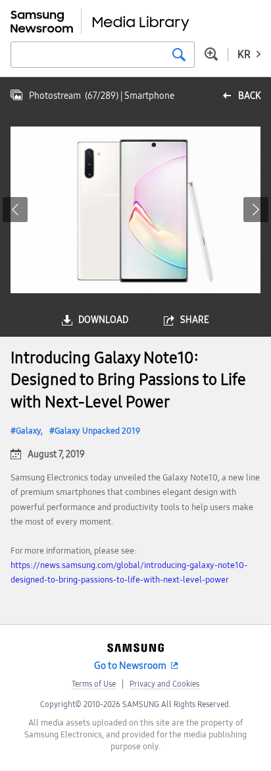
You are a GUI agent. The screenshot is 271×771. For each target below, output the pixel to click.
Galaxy (28, 431)
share (194, 320)
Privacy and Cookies (164, 684)
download (103, 320)
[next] (255, 209)
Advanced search (211, 54)
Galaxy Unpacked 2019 (97, 431)
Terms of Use (94, 684)
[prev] (15, 209)
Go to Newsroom (130, 665)
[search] (178, 55)
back (249, 95)
